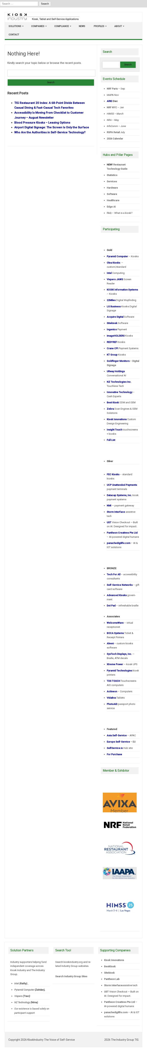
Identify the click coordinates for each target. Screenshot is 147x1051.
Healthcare (113, 200)
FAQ (109, 213)
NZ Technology (22, 1002)
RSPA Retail (113, 132)
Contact (14, 34)
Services (112, 181)
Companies (37, 26)
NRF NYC (112, 107)
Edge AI (111, 206)
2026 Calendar (115, 138)
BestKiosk (110, 966)
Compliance (61, 26)
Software (112, 194)
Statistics (112, 175)
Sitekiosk (109, 972)
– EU (121, 741)
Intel (16, 983)
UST (106, 991)
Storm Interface (113, 985)
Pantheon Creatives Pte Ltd (119, 1002)
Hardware (112, 187)
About (118, 26)
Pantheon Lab (112, 979)
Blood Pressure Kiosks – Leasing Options (42, 122)
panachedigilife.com (116, 1012)
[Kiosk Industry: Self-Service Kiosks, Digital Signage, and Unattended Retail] (42, 20)
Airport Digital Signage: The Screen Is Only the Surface (51, 127)
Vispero (18, 996)
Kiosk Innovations (114, 960)
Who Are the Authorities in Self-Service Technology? (50, 132)
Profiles (99, 26)
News (82, 26)
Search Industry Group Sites (71, 976)
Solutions (15, 26)
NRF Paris (112, 88)
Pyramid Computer (24, 989)
